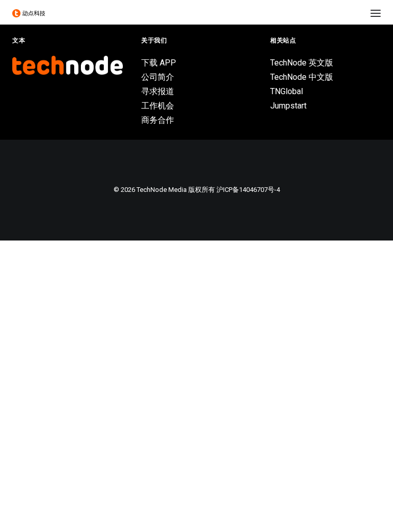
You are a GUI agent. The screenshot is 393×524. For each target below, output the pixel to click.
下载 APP (158, 63)
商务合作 (157, 120)
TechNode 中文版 (301, 77)
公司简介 (157, 77)
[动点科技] (28, 13)
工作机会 (157, 106)
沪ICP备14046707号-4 (248, 189)
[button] (375, 13)
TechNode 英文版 (301, 63)
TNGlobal (286, 91)
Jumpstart (288, 106)
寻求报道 (157, 91)
